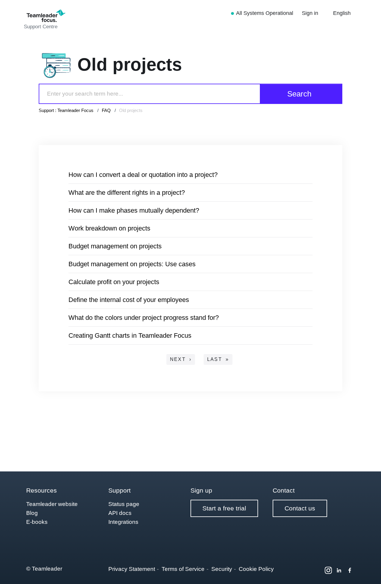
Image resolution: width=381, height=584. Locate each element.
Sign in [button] (311, 13)
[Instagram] (328, 570)
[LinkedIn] (339, 570)
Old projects (131, 110)
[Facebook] (349, 570)
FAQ (106, 110)
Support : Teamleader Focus (66, 110)
